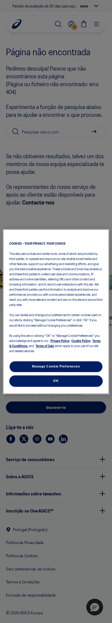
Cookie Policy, (81, 340)
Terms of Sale (45, 345)
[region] (56, 311)
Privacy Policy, (60, 340)
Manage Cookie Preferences (56, 366)
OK (56, 381)
